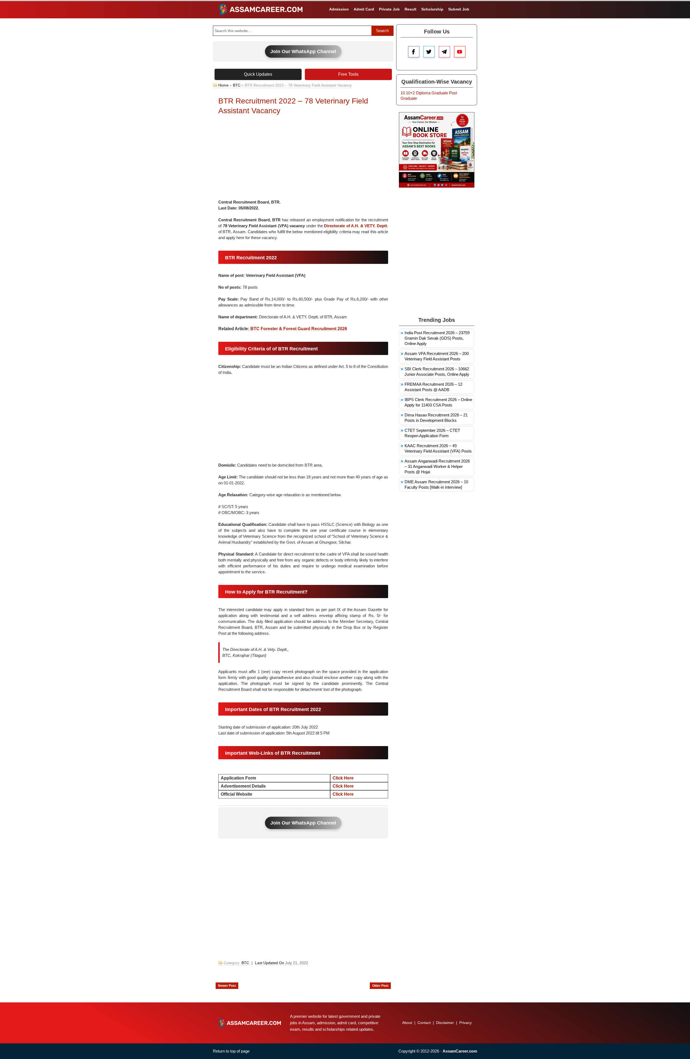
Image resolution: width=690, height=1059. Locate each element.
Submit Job (458, 9)
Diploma (423, 93)
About (407, 1022)
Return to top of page (231, 1051)
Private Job (389, 9)
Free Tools (348, 74)
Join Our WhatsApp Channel (303, 51)
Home (223, 85)
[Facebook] (413, 51)
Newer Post (227, 986)
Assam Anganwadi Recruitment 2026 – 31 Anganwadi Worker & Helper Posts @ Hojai (437, 466)
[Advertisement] (303, 158)
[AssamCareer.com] (249, 1023)
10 (403, 93)
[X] (429, 51)
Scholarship (432, 9)
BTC (236, 85)
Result (410, 9)
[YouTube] (459, 51)
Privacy (465, 1022)
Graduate (440, 93)
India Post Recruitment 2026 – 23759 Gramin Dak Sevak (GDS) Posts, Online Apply (437, 338)
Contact (424, 1022)
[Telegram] (444, 51)
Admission (339, 9)
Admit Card (364, 9)
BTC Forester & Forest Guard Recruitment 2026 (298, 328)
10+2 (410, 93)
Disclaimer (445, 1022)
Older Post (380, 986)
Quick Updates (258, 74)
